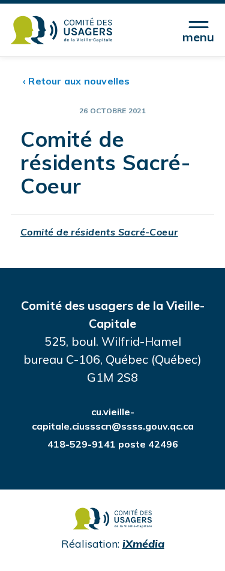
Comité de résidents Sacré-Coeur (99, 232)
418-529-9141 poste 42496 (112, 444)
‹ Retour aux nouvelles (76, 81)
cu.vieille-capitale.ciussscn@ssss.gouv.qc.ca (113, 419)
